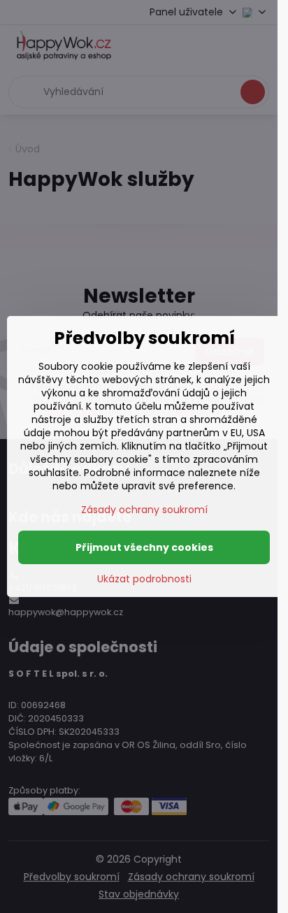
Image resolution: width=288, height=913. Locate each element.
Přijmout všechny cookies (144, 547)
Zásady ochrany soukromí (144, 510)
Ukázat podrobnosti (144, 579)
